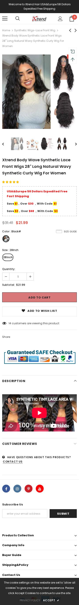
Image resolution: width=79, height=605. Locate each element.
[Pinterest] (28, 489)
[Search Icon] (17, 18)
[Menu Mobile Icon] (4, 18)
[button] (11, 182)
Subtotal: (8, 285)
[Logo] (39, 18)
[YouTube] (40, 489)
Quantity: (8, 269)
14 (10, 323)
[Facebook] (6, 489)
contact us (13, 461)
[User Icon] (60, 18)
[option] (39, 91)
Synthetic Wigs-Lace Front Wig (34, 30)
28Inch (8, 257)
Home (6, 30)
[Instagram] (17, 489)
